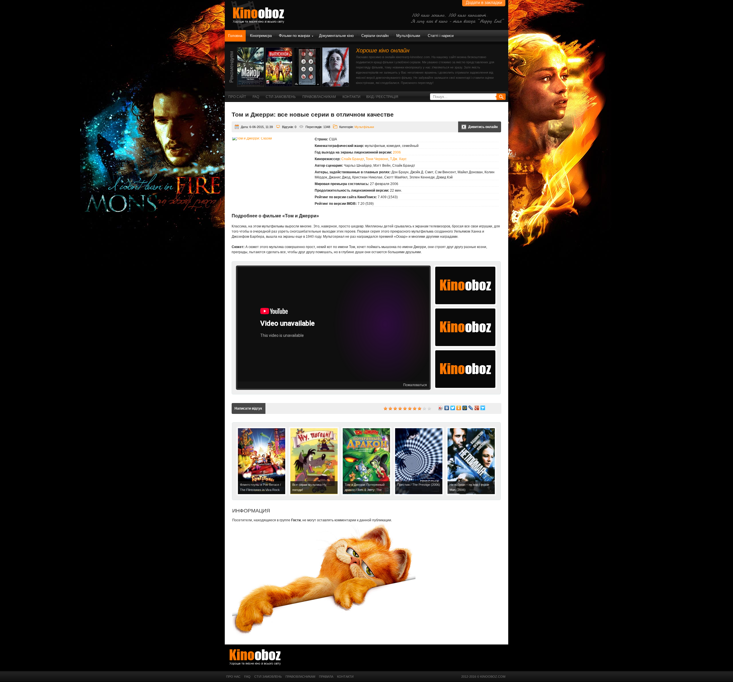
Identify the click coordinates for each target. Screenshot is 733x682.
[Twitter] (453, 408)
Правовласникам (319, 97)
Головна (235, 36)
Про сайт (237, 97)
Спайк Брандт (352, 159)
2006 (397, 152)
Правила (326, 676)
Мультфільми (408, 36)
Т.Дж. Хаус (398, 159)
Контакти (351, 97)
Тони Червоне (377, 159)
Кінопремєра (261, 36)
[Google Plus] (477, 408)
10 (429, 408)
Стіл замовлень (281, 97)
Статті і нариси (441, 36)
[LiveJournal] (471, 408)
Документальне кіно (336, 36)
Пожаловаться (415, 385)
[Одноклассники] (459, 408)
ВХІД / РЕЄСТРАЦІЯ (382, 97)
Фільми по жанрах (294, 36)
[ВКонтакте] (447, 408)
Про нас (233, 676)
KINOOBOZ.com (492, 676)
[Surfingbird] (483, 408)
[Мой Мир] (465, 408)
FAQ (256, 97)
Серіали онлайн (375, 36)
